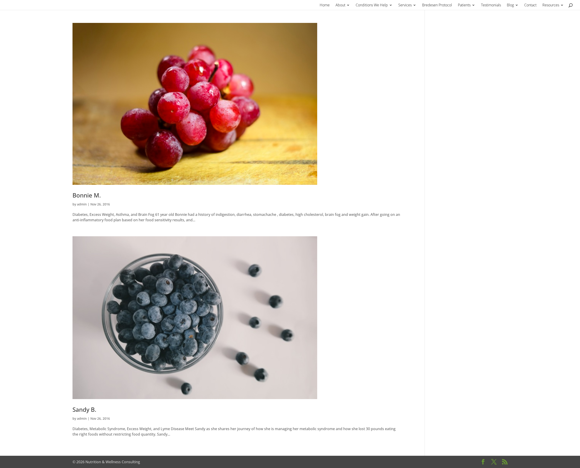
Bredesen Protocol (437, 5)
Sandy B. (84, 409)
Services (405, 5)
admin (82, 204)
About (340, 5)
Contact (530, 5)
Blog (510, 5)
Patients (464, 5)
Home (325, 5)
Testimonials (491, 5)
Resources (550, 5)
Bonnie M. (86, 195)
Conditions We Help (372, 5)
